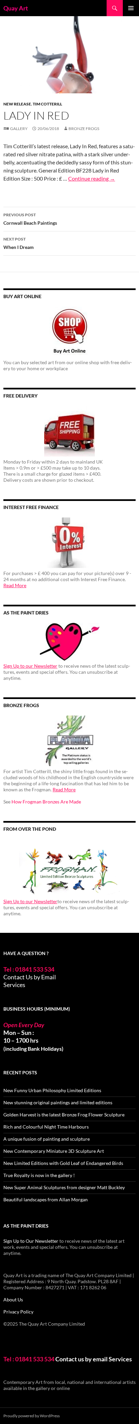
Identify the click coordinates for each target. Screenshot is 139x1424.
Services (14, 984)
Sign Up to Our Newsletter (30, 1241)
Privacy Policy (18, 1312)
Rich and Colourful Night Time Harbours (46, 1127)
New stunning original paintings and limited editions (57, 1102)
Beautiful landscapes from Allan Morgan (45, 1199)
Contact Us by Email (29, 977)
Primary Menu (131, 8)
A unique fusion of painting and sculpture (46, 1139)
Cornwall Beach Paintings (30, 219)
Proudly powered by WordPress (31, 1415)
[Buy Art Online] (69, 332)
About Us (13, 1299)
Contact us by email (81, 1359)
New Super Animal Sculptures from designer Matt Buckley (64, 1187)
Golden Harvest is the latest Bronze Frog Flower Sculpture (63, 1114)
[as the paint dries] (69, 642)
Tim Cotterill (47, 103)
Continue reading (91, 178)
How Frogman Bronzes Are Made (46, 801)
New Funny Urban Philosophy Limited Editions (52, 1090)
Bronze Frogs (83, 128)
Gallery (19, 128)
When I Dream (18, 243)
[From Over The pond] (69, 867)
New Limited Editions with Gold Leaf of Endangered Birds (63, 1163)
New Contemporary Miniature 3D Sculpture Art (53, 1151)
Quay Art (15, 8)
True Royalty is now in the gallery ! (39, 1175)
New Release (17, 103)
